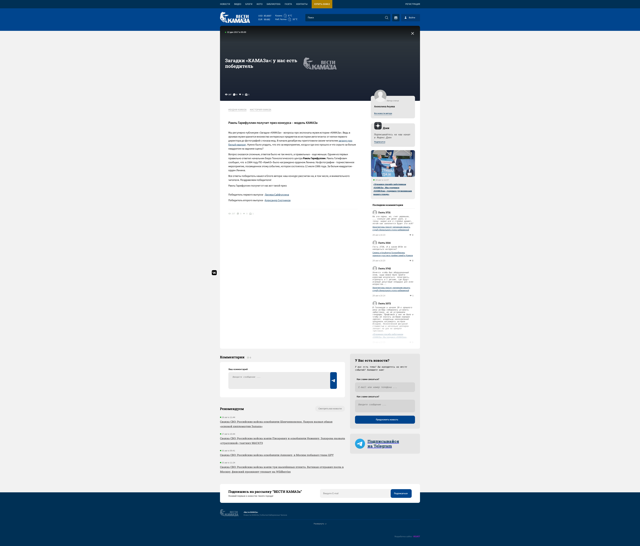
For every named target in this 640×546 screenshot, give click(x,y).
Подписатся (379, 142)
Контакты (302, 4)
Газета (288, 4)
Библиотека (273, 4)
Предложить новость (387, 419)
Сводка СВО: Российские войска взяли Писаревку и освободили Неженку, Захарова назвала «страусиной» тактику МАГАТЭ (282, 440)
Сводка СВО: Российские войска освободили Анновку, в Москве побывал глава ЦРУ (277, 455)
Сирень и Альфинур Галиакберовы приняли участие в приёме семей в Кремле (392, 254)
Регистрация (412, 4)
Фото (259, 4)
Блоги (248, 4)
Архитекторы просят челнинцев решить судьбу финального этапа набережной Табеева (391, 228)
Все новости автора (383, 113)
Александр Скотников (277, 200)
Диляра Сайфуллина (277, 194)
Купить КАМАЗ (322, 4)
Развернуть (319, 523)
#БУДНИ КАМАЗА (237, 110)
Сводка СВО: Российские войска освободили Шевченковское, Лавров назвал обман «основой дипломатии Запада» (276, 424)
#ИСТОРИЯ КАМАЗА (260, 110)
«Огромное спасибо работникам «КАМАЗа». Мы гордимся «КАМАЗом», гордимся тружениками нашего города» (392, 189)
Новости (225, 4)
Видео (237, 4)
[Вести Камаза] (235, 18)
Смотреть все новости (330, 408)
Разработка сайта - (407, 537)
